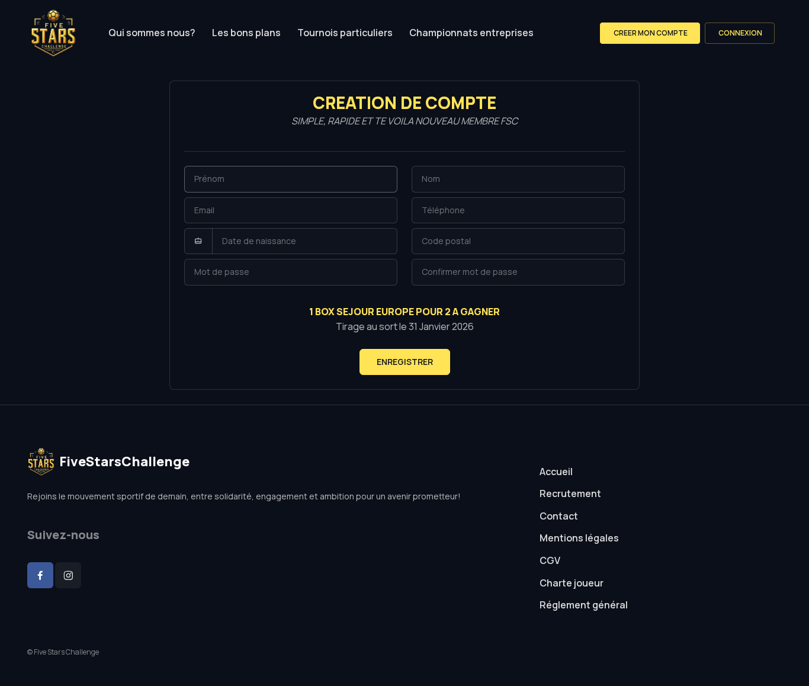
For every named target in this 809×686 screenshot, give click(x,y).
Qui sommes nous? (151, 32)
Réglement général (584, 604)
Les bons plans (246, 32)
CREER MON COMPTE (650, 33)
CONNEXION (739, 33)
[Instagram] (68, 575)
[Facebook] (40, 575)
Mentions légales (579, 537)
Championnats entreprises (471, 32)
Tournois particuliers (345, 32)
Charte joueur (571, 582)
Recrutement (570, 493)
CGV (550, 560)
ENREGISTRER (405, 361)
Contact (559, 515)
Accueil (556, 471)
